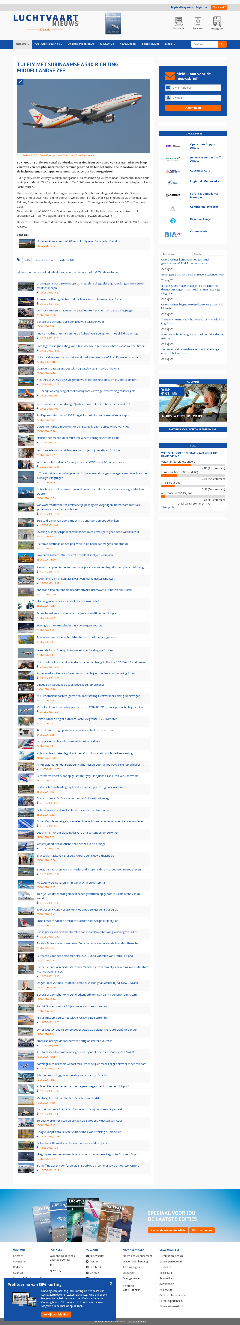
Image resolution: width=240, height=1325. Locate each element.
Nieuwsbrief (97, 1256)
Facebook (95, 1267)
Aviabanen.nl (167, 1284)
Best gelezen (169, 254)
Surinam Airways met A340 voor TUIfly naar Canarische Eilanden (79, 241)
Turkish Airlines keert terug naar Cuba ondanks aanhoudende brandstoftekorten (88, 943)
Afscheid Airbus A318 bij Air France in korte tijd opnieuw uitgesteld (79, 1109)
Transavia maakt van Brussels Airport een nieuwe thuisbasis (75, 855)
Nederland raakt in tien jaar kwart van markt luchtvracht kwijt (76, 578)
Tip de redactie (108, 272)
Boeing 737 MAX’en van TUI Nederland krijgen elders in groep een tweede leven (89, 869)
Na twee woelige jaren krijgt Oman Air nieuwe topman (71, 882)
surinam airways (45, 260)
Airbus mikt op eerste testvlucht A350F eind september (73, 1017)
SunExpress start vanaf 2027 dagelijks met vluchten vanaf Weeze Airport (84, 415)
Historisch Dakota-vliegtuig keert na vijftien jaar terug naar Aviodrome (82, 787)
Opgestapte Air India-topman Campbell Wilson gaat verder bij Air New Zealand (87, 983)
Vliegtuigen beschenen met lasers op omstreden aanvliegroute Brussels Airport (88, 1154)
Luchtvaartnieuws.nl (171, 1256)
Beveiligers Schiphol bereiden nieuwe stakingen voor (70, 321)
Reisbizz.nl (165, 1272)
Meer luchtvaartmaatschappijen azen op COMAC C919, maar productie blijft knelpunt (91, 707)
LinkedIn (94, 1272)
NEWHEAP (56, 1271)
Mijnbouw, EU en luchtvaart (182, 416)
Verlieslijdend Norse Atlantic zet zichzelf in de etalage (71, 844)
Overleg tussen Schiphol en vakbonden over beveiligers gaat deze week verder (88, 532)
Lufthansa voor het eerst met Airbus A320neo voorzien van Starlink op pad (85, 956)
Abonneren (128, 44)
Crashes (198, 254)
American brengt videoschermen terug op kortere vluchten (74, 1041)
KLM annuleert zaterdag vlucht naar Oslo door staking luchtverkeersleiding (85, 753)
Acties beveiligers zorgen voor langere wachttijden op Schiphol (77, 613)
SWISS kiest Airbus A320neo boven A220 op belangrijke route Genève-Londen (87, 1029)
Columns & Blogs (47, 44)
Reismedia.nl (167, 1278)
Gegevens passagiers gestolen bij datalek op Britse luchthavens (78, 368)
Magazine (107, 44)
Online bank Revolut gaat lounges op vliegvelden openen (73, 1143)
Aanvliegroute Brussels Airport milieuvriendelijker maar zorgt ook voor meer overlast (91, 1064)
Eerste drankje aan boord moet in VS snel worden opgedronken (78, 520)
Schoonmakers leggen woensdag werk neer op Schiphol (72, 1075)
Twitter (93, 1261)
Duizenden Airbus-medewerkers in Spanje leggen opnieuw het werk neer (84, 426)
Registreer (202, 7)
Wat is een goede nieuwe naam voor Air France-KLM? (189, 454)
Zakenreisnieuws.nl (170, 1261)
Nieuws (21, 44)
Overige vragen (132, 1278)
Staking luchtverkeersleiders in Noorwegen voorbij (69, 625)
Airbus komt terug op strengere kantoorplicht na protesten (75, 730)
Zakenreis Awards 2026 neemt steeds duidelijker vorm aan (75, 555)
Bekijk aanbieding (56, 1314)
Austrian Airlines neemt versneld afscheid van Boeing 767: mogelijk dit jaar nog (87, 333)
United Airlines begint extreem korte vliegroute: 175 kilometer (77, 719)
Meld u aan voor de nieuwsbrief (71, 272)
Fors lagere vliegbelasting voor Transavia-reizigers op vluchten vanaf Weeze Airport (91, 346)
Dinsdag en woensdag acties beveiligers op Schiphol (70, 684)
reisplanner (151, 44)
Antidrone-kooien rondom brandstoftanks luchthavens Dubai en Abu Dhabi (84, 590)
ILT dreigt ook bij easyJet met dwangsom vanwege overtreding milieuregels (86, 391)
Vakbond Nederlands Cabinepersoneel (62, 1257)
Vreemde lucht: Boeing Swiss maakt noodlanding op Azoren (75, 650)
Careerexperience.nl (171, 1301)
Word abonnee (202, 1230)
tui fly (27, 260)
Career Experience (81, 44)
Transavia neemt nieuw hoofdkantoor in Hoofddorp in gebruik (76, 637)
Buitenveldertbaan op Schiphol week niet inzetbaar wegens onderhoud (82, 544)
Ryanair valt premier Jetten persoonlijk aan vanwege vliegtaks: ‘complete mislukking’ (90, 567)
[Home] (46, 23)
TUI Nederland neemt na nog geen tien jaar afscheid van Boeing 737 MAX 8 (85, 1052)
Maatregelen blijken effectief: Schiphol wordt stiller (69, 1098)
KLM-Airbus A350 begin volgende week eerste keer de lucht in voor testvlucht (87, 379)
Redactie (18, 1267)
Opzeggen (129, 1272)
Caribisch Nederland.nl (172, 1295)
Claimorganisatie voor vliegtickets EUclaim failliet (68, 601)
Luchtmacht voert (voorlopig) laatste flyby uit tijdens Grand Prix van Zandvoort (87, 776)
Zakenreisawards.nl (171, 1306)
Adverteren (19, 1261)
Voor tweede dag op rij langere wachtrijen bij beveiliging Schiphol (78, 450)
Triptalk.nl (165, 1267)
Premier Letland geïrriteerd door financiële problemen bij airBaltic (79, 299)
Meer (169, 44)
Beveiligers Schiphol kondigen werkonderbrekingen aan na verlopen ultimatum (87, 994)
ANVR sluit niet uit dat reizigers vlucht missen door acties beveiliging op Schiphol (88, 764)
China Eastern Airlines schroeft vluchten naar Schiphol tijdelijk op (77, 921)
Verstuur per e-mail (33, 272)
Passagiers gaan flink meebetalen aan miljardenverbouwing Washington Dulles (87, 932)
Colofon (18, 1272)
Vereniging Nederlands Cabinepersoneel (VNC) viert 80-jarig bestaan (81, 462)
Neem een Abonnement (137, 1256)
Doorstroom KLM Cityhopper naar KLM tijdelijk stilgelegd (73, 798)
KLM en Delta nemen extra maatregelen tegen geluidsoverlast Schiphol (83, 1086)
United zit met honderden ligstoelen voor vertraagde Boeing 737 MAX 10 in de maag (91, 662)
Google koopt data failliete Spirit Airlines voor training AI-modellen (79, 1132)
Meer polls (167, 507)
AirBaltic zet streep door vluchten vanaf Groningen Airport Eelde (78, 438)
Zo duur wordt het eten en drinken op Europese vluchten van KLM (79, 1120)
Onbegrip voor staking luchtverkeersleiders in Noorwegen (74, 810)
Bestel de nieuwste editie (168, 1230)
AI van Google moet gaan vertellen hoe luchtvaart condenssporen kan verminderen (90, 821)
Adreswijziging (131, 1267)
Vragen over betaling (135, 1261)
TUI (52, 1265)
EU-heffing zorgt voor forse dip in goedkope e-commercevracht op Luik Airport (88, 1165)
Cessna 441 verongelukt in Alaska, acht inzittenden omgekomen (77, 832)
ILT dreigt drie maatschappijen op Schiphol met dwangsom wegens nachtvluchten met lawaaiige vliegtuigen (190, 289)
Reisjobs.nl (165, 1289)
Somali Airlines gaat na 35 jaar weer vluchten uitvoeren (72, 1006)
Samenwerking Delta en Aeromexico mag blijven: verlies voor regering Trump (86, 673)
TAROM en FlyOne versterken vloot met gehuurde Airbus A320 (77, 909)
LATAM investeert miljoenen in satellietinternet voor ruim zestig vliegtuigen (85, 310)
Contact (18, 1256)
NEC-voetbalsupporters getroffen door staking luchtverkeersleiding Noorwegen (88, 696)
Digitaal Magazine (182, 7)
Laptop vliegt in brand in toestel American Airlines (68, 741)
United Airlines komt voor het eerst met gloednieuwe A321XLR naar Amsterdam (88, 357)
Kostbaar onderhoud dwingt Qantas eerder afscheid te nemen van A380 (83, 404)
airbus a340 (67, 260)
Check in (217, 7)
